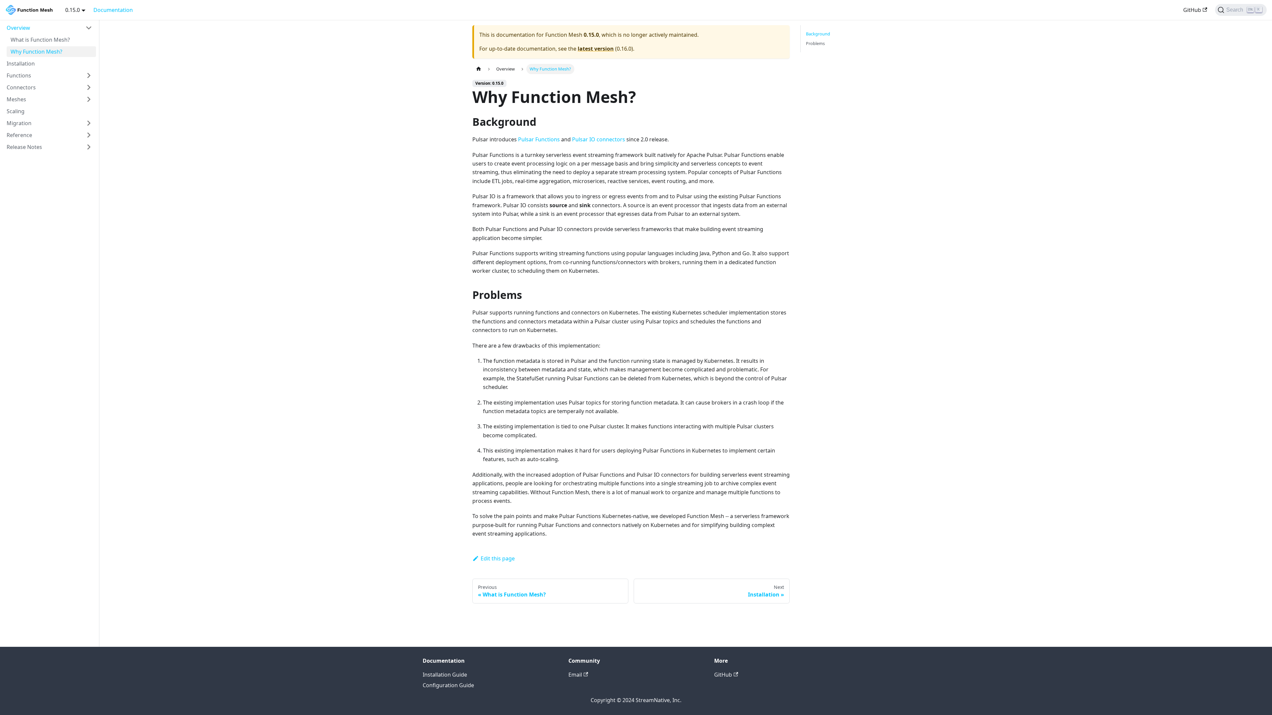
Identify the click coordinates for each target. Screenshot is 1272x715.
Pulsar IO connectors (598, 139)
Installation (21, 63)
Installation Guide (445, 674)
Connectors (21, 87)
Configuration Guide (448, 685)
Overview (18, 27)
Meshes (16, 99)
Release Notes (24, 147)
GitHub (1192, 10)
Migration (19, 123)
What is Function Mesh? (40, 39)
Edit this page (498, 558)
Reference (19, 135)
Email (575, 674)
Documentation (113, 10)
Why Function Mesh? (36, 51)
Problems (815, 43)
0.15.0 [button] (72, 10)
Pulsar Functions (539, 139)
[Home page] (478, 69)
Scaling (16, 111)
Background (818, 34)
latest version (596, 48)
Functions (19, 75)
